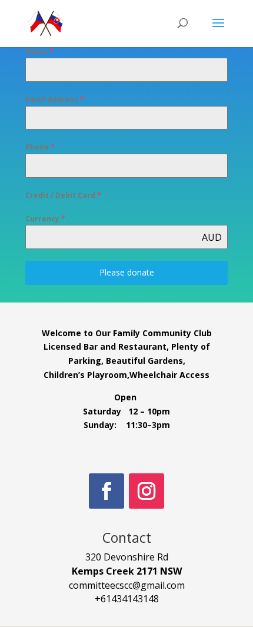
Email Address (54, 99)
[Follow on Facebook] (106, 491)
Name (39, 52)
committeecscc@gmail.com (127, 585)
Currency (45, 219)
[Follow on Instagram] (146, 491)
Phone (40, 147)
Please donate (126, 272)
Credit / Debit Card (63, 195)
